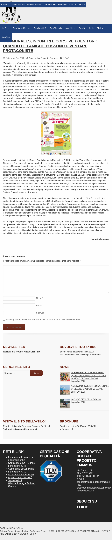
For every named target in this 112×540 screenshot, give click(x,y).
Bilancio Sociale (34, 4)
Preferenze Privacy (39, 531)
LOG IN (33, 534)
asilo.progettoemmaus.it (25, 429)
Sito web (40, 312)
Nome (39, 298)
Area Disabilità (40, 28)
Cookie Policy (21, 531)
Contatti (4, 4)
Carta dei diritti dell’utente (55, 4)
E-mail (39, 305)
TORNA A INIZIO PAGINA (11, 528)
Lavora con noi (17, 4)
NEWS (82, 4)
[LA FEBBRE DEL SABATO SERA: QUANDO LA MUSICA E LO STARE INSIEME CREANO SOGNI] (65, 377)
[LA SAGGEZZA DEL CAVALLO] (65, 404)
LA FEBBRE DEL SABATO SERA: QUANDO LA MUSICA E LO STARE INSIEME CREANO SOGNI (88, 375)
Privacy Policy (6, 531)
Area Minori (70, 28)
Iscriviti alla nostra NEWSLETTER (21, 351)
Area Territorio (56, 28)
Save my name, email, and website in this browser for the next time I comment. (43, 319)
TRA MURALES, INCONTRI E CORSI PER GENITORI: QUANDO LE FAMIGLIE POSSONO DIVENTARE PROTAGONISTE (50, 46)
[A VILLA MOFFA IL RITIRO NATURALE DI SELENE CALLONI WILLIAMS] (65, 390)
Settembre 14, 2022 (15, 58)
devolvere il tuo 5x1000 (83, 351)
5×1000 (72, 4)
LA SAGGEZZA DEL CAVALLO (86, 399)
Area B (82, 28)
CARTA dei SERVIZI (86, 426)
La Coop (5, 28)
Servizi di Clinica (96, 28)
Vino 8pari (6, 37)
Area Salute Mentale (21, 28)
